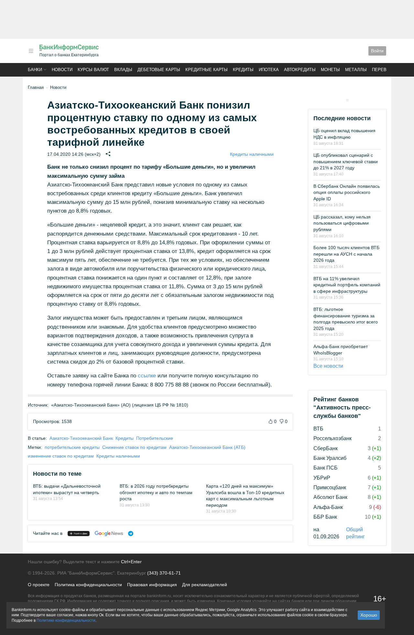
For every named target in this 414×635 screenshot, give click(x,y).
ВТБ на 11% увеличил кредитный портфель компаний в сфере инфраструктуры (346, 285)
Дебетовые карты (158, 69)
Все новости (328, 366)
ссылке (147, 376)
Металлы (356, 69)
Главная (36, 87)
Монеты (330, 69)
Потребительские (154, 438)
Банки (35, 69)
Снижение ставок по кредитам (134, 447)
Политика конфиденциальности (88, 584)
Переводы (384, 69)
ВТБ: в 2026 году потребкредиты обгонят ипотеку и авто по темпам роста (156, 492)
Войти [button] (377, 50)
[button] (31, 51)
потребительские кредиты (72, 447)
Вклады (123, 69)
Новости (62, 69)
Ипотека (269, 69)
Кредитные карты (206, 69)
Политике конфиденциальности (66, 620)
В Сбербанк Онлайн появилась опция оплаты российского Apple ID (346, 192)
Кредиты (243, 69)
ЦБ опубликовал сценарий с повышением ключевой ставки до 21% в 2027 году (345, 161)
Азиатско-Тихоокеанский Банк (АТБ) (207, 447)
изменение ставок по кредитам (61, 456)
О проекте (38, 584)
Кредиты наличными (252, 154)
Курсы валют (93, 69)
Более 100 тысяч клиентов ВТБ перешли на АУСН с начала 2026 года (346, 254)
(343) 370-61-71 (164, 573)
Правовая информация (152, 584)
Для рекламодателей (204, 584)
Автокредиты (300, 69)
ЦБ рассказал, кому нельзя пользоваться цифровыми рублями (342, 223)
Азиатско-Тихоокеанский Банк (81, 438)
